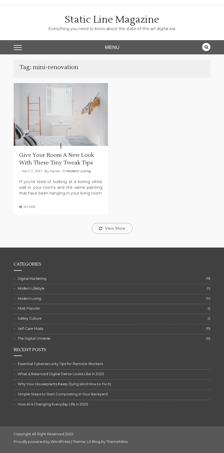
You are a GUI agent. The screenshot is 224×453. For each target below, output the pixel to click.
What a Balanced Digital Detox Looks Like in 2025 (61, 374)
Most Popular (29, 308)
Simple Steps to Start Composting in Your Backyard (63, 394)
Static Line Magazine (112, 20)
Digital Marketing (32, 278)
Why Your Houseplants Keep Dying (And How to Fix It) (64, 384)
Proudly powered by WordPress (42, 442)
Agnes (55, 171)
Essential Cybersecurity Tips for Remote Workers (60, 364)
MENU (112, 47)
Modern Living (79, 171)
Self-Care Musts (30, 328)
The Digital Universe (34, 338)
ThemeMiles (117, 442)
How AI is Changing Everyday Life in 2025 (53, 404)
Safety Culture (30, 318)
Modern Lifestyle (31, 288)
